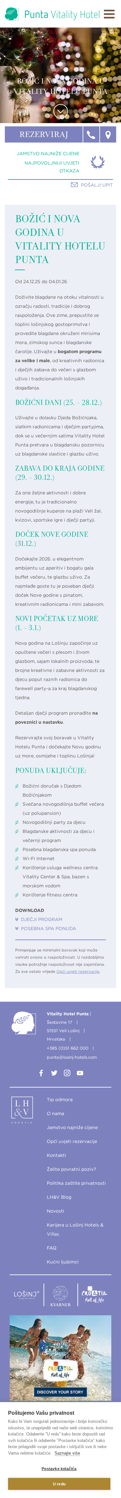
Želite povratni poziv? (71, 1169)
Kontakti (56, 1155)
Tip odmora (60, 1099)
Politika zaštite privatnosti (76, 1183)
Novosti (55, 1211)
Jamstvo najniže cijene (48, 153)
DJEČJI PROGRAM (41, 919)
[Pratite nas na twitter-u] (54, 1074)
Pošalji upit (97, 185)
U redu (59, 1484)
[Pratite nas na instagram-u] (67, 1074)
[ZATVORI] (109, 14)
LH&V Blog (59, 1197)
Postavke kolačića (59, 1469)
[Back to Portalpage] (26, 1111)
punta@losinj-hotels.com (72, 1057)
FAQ (51, 1247)
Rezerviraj (43, 135)
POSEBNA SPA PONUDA (48, 928)
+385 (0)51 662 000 (67, 1048)
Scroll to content (60, 111)
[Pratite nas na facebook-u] (41, 1074)
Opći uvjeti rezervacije (77, 971)
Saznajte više (67, 1453)
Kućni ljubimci (63, 1261)
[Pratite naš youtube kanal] (80, 1074)
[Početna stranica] (52, 14)
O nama (55, 1113)
